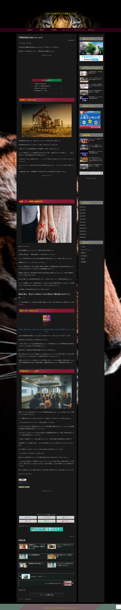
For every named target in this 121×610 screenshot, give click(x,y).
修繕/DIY (83, 253)
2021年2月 (83, 222)
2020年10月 (83, 234)
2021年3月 (83, 219)
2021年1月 (83, 225)
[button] (101, 173)
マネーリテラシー (86, 249)
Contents (44, 80)
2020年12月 (83, 228)
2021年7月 (83, 207)
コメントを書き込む (46, 595)
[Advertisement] (47, 66)
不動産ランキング (23, 482)
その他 (83, 246)
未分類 (83, 259)
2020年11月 (83, 231)
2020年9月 (83, 237)
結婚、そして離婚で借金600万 (42, 86)
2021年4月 (83, 216)
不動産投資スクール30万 (41, 90)
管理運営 (83, 262)
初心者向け (84, 256)
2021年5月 (83, 213)
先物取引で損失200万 (40, 83)
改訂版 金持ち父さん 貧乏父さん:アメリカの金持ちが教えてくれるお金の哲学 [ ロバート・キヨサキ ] (46, 330)
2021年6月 (83, 210)
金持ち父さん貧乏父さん (41, 88)
